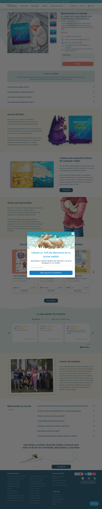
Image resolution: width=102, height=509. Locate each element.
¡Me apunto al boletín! (51, 273)
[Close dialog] (72, 233)
